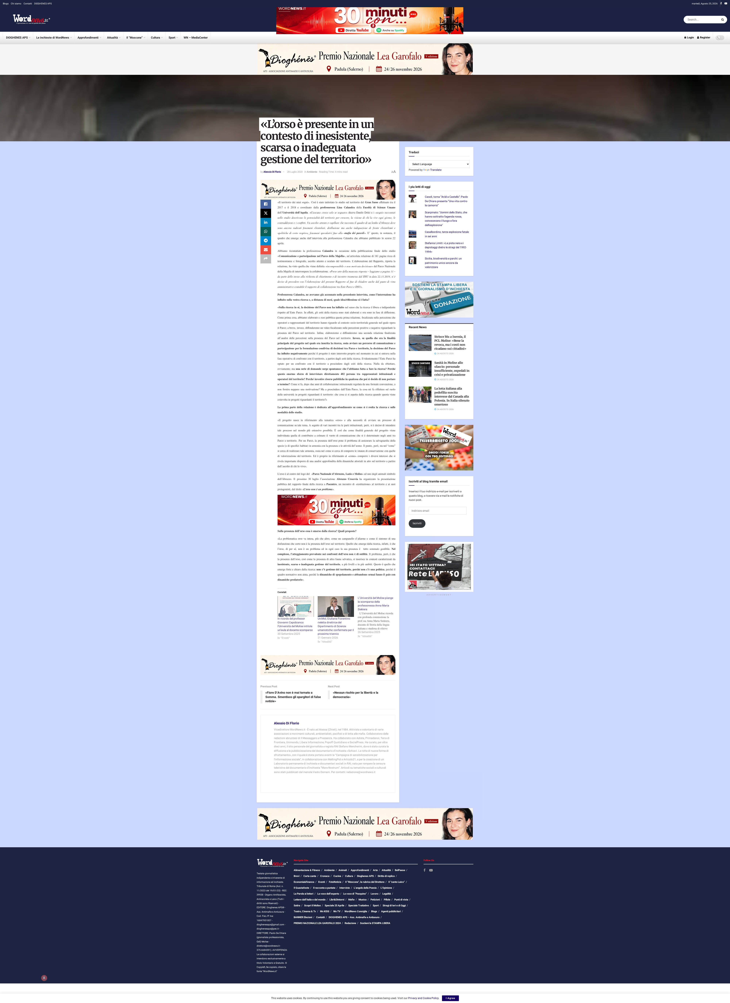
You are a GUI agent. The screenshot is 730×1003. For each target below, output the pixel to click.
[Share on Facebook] (265, 204)
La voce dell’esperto (328, 894)
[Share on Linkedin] (265, 222)
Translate (435, 170)
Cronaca (324, 876)
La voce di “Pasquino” (355, 894)
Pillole (387, 899)
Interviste (344, 888)
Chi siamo (16, 3)
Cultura (155, 38)
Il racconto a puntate (324, 888)
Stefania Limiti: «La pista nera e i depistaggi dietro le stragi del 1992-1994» (446, 247)
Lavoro (374, 894)
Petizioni (375, 899)
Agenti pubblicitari (391, 911)
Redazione (350, 923)
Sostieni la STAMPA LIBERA (375, 923)
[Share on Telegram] (265, 240)
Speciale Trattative (358, 905)
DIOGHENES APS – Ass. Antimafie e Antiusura (354, 917)
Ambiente (312, 172)
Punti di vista (401, 899)
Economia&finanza (304, 882)
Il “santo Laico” (396, 882)
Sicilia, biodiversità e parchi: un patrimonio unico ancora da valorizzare (443, 263)
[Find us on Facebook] (721, 3)
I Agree (450, 998)
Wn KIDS (324, 911)
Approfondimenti (88, 38)
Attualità (112, 38)
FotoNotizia (335, 882)
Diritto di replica (386, 876)
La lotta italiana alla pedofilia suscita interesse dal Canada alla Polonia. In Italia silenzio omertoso (451, 396)
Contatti (28, 3)
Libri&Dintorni (336, 899)
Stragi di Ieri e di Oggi (394, 905)
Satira (297, 905)
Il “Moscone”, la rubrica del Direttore (364, 882)
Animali (343, 870)
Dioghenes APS (365, 876)
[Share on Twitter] (265, 213)
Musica (363, 899)
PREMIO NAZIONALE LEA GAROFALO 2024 (317, 923)
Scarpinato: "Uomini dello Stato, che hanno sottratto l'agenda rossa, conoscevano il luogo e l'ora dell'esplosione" (446, 218)
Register (704, 38)
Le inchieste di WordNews (52, 38)
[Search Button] (723, 19)
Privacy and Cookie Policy (423, 998)
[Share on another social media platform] (265, 258)
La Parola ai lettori (303, 894)
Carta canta (309, 876)
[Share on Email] (265, 249)
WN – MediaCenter (196, 38)
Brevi (296, 876)
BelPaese (400, 870)
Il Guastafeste (301, 888)
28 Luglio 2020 (295, 172)
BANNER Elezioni (303, 917)
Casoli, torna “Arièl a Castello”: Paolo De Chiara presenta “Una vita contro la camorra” (446, 201)
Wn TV (336, 911)
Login (690, 38)
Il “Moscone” (134, 38)
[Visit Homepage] (26, 19)
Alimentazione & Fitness (307, 870)
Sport (172, 38)
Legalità (386, 894)
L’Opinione (386, 888)
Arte (375, 870)
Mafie (351, 899)
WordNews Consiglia (355, 911)
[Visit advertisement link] (369, 19)
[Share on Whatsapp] (265, 231)
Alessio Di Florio (272, 172)
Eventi (321, 882)
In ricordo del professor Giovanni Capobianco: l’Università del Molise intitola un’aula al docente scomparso (295, 624)
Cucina (337, 876)
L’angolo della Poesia (365, 888)
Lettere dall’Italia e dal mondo (309, 899)
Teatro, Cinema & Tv (305, 911)
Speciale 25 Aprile (334, 905)
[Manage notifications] (44, 978)
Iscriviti (417, 523)
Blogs (6, 3)
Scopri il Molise (312, 905)
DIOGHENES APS (43, 3)
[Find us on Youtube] (725, 3)
